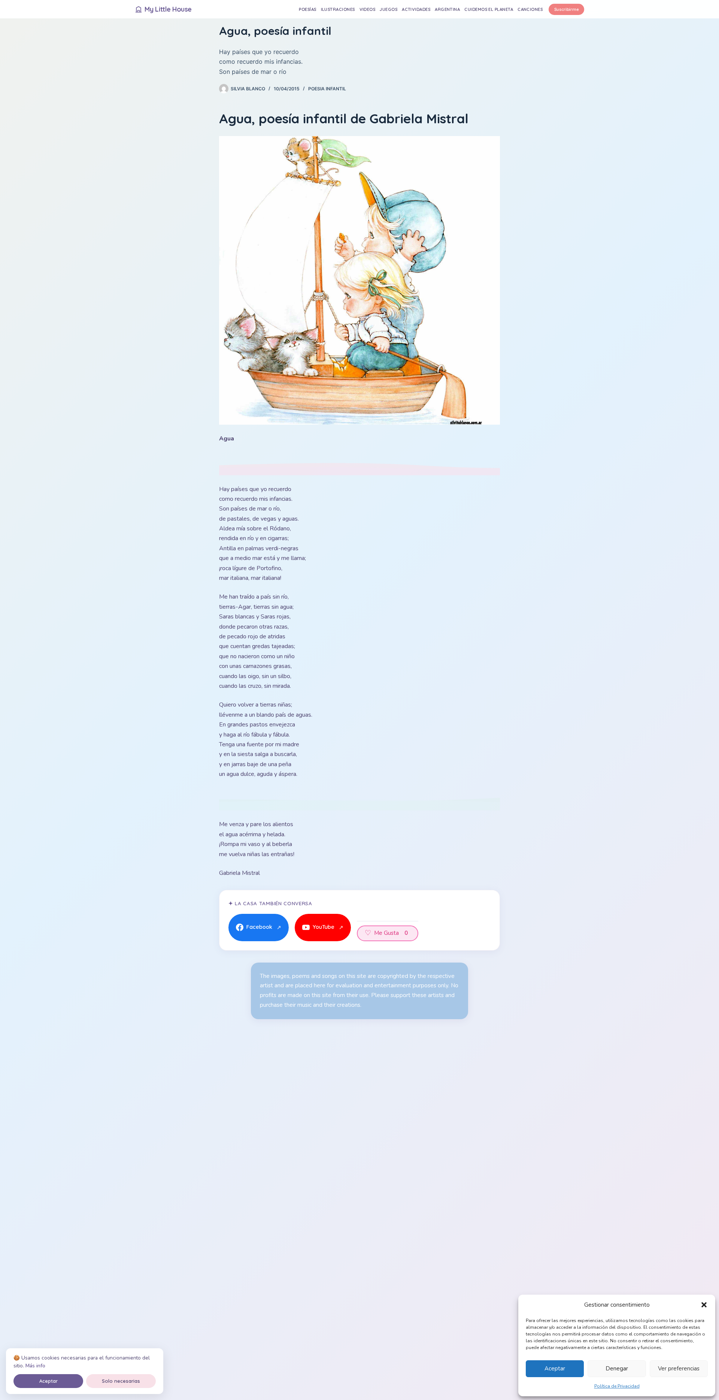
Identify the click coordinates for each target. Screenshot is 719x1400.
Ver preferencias (679, 1368)
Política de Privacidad (617, 1386)
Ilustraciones (338, 9)
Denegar (617, 1368)
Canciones (530, 9)
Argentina (447, 9)
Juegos (388, 9)
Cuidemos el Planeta (488, 9)
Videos (368, 9)
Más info (35, 1365)
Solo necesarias (121, 1381)
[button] (704, 1305)
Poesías (307, 9)
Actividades (416, 9)
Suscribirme (566, 9)
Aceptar (554, 1368)
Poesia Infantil (327, 88)
